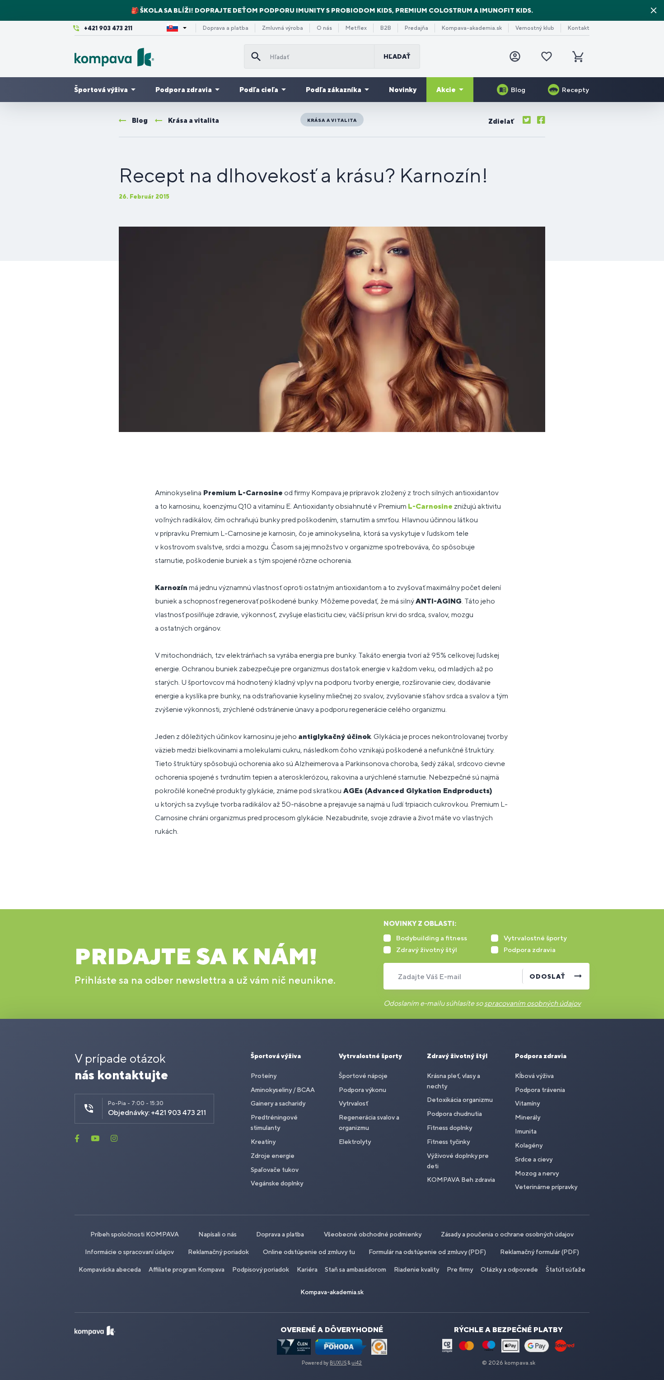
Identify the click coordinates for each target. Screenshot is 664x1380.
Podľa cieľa (258, 89)
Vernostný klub (534, 28)
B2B (385, 28)
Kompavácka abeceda (110, 1269)
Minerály (527, 1117)
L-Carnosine (430, 506)
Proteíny (263, 1075)
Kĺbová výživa (534, 1075)
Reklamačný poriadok (218, 1251)
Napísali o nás (217, 1234)
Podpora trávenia (540, 1089)
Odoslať (547, 976)
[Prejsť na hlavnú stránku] (156, 57)
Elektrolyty (355, 1141)
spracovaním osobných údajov (532, 1003)
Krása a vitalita (332, 120)
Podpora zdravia (183, 89)
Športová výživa (101, 89)
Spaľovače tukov (275, 1169)
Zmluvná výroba (282, 28)
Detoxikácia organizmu (460, 1099)
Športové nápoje (363, 1075)
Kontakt (578, 28)
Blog (518, 89)
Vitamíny (527, 1103)
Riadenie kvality (416, 1269)
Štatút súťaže (565, 1269)
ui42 (356, 1363)
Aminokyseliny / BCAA (283, 1089)
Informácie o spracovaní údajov (129, 1251)
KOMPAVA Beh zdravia (461, 1179)
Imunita (526, 1131)
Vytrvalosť (353, 1103)
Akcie (446, 89)
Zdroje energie (273, 1155)
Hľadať (397, 56)
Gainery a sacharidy (278, 1103)
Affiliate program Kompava (186, 1269)
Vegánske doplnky (277, 1183)
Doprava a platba (225, 28)
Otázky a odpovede (509, 1269)
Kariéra (307, 1269)
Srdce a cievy (533, 1159)
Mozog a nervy (537, 1173)
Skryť (653, 10)
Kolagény (528, 1145)
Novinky (402, 89)
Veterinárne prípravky (546, 1186)
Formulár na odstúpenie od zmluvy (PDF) (427, 1251)
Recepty (575, 89)
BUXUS (338, 1363)
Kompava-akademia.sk (472, 28)
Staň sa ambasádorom (355, 1269)
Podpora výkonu (362, 1089)
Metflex (356, 28)
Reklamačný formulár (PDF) (539, 1251)
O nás (324, 28)
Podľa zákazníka (333, 89)
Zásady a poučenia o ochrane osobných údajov (507, 1234)
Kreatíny (263, 1141)
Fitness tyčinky (448, 1141)
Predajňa (416, 28)
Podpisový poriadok (260, 1269)
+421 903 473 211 (108, 28)
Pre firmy (460, 1269)
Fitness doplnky (449, 1127)
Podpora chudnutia (454, 1113)
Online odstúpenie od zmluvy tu (309, 1251)
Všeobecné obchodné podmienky (372, 1234)
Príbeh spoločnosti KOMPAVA (134, 1234)
